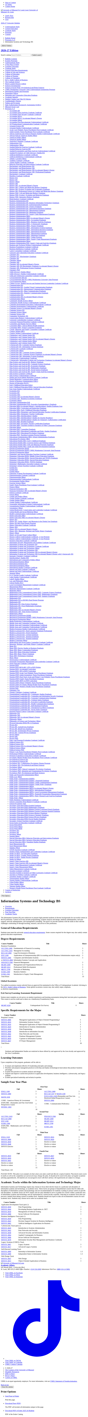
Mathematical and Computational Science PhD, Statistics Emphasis (32, 596)
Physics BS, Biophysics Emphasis (21, 729)
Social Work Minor (15, 827)
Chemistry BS (14, 258)
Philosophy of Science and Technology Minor (25, 721)
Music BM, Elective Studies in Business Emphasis (26, 648)
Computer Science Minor (18, 312)
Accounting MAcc (15, 116)
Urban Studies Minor (16, 884)
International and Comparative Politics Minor (24, 560)
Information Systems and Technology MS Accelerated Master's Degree (33, 552)
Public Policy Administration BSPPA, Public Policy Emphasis (30, 784)
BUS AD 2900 (6, 953)
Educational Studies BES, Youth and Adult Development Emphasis (32, 446)
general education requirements (34, 932)
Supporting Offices (11, 93)
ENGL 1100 (5, 1091)
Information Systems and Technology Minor (24, 548)
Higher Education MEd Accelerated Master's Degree (27, 518)
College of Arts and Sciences (15, 72)
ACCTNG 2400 (6, 948)
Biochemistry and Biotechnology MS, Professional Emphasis (30, 172)
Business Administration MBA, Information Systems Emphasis (30, 228)
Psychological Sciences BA (18, 759)
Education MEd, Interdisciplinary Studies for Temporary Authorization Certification (37, 420)
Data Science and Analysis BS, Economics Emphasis (27, 366)
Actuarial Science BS (16, 126)
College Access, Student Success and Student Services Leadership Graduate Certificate (38, 283)
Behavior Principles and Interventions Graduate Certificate (29, 164)
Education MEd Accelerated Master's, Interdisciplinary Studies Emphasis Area (35, 406)
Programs (8, 32)
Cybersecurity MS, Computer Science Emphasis (25, 352)
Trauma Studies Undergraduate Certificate (23, 880)
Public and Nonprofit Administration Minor (24, 775)
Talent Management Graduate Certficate (22, 869)
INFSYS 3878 (6, 1240)
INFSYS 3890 (6, 1251)
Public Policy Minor (16, 798)
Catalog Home (10, 6)
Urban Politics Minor (16, 882)
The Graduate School (12, 82)
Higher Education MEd (17, 516)
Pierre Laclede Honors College (15, 84)
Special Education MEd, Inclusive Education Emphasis (28, 840)
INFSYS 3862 (6, 1223)
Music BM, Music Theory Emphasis (21, 654)
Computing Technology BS (18, 316)
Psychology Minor (15, 767)
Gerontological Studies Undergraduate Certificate (26, 506)
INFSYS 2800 (8, 960)
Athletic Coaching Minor (17, 159)
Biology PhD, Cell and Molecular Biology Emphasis (27, 193)
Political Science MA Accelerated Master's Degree (26, 746)
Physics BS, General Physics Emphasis (22, 733)
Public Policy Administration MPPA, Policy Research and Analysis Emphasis (35, 796)
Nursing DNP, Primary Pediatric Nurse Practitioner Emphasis (30, 683)
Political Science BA (16, 742)
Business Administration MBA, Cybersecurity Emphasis (28, 224)
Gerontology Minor (16, 508)
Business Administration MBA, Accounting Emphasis (27, 220)
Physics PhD (13, 738)
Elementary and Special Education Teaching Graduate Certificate (31, 454)
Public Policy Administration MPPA (21, 786)
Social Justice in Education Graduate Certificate (25, 823)
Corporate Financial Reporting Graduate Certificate (26, 322)
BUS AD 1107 (49, 1094)
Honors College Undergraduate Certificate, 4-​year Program (29, 539)
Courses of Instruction (12, 890)
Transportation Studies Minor (19, 878)
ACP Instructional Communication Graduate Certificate (28, 124)
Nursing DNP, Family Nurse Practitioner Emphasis (26, 679)
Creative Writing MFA (17, 331)
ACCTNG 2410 (6, 951)
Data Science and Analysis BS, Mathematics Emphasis (27, 368)
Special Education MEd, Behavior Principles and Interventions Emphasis (34, 838)
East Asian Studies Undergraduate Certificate (24, 389)
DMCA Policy (10, 1374)
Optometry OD (14, 690)
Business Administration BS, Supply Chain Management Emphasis (32, 214)
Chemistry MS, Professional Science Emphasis (25, 268)
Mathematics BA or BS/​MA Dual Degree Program (26, 600)
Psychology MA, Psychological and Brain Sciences (26, 765)
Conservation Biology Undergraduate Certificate (25, 318)
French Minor (14, 494)
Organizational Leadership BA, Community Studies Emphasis (30, 694)
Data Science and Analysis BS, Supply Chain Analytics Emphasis (31, 372)
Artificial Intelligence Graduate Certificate (23, 155)
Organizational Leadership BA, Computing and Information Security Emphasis (36, 696)
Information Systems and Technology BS (23, 544)
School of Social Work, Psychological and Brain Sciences (24, 88)
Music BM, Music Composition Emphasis (23, 650)
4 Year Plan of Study (12, 64)
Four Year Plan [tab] (10, 912)
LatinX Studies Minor (16, 579)
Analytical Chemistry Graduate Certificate (23, 141)
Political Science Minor (17, 748)
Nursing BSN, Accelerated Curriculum (22, 669)
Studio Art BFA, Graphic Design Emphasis (24, 855)
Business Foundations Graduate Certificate (23, 247)
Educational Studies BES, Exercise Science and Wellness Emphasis (32, 443)
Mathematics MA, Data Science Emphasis (23, 612)
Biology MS (13, 183)
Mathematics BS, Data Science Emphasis (23, 604)
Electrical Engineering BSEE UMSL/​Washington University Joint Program (34, 450)
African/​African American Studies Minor (23, 136)
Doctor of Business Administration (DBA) (23, 381)
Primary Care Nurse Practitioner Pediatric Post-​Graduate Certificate (32, 752)
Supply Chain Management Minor (21, 867)
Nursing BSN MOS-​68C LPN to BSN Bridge (25, 667)
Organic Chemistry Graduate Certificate (22, 692)
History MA (13, 527)
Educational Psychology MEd (19, 439)
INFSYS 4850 (6, 1038)
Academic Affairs (8, 1265)
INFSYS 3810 (6, 1022)
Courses (8, 34)
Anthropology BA (15, 143)
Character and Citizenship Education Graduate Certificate (28, 253)
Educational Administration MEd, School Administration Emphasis (32, 437)
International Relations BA (18, 564)
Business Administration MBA (19, 216)
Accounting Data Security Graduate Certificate (25, 114)
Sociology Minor (15, 834)
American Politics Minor (17, 137)
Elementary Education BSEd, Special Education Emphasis (29, 460)
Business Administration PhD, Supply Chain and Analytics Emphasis (32, 243)
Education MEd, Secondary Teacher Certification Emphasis (29, 423)
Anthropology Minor (16, 145)
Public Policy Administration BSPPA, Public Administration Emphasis (33, 782)
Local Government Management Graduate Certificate (27, 585)
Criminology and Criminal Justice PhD (22, 343)
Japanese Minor (14, 573)
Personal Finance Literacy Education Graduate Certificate (28, 711)
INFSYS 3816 (6, 1024)
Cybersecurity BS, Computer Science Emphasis (25, 345)
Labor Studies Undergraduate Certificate (23, 577)
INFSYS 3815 (6, 1261)
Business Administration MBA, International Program (27, 231)
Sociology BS (14, 832)
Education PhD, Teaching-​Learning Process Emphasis (27, 435)
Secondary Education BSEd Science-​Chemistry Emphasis (29, 815)
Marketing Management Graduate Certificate (24, 589)
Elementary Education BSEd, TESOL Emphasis (25, 462)
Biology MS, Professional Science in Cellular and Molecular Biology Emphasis (36, 191)
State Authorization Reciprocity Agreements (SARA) (23, 105)
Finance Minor (14, 487)
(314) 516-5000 (35, 1269)
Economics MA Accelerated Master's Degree (24, 397)
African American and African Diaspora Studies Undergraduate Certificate (34, 134)
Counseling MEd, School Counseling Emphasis (25, 327)
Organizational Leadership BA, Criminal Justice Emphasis (29, 700)
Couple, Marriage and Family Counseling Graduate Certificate (30, 329)
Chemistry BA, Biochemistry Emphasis (22, 256)
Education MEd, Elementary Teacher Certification (26, 414)
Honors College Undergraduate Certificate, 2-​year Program (29, 537)
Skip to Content (10, 3)
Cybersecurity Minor (16, 351)
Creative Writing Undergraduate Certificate (24, 333)
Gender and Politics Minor (18, 496)
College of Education (12, 74)
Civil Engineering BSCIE (18, 278)
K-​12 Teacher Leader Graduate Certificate (23, 575)
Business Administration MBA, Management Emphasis (28, 233)
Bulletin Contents (11, 59)
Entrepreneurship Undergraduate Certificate (24, 479)
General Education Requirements (16, 70)
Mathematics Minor (16, 613)
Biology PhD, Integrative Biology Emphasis (24, 197)
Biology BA (13, 178)
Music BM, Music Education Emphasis (22, 652)
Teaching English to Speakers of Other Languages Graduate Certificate (33, 873)
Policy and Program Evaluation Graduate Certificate (27, 740)
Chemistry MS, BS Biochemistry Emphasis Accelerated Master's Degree (33, 266)
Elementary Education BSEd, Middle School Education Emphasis (31, 456)
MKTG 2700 (5, 969)
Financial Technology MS (18, 489)
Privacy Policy (10, 1376)
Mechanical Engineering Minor (20, 619)
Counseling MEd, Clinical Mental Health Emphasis (26, 326)
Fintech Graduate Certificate (19, 493)
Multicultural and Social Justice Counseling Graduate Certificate (31, 642)
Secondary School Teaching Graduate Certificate (25, 821)
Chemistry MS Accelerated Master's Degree (24, 264)
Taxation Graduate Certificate (19, 871)
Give (6, 19)
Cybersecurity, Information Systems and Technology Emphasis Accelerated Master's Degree (40, 360)
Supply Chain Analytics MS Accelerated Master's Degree (28, 863)
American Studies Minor (17, 139)
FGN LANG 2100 (50, 1096)
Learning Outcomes (12, 66)
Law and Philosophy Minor (18, 581)
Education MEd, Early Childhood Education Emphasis (28, 410)
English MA (13, 470)
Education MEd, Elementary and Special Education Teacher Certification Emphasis (37, 412)
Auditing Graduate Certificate (19, 160)
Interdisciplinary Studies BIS (19, 558)
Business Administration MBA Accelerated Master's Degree (29, 218)
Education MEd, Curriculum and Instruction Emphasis (27, 408)
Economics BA (14, 391)
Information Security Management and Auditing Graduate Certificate (32, 542)
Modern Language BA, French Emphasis (23, 633)
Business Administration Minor (19, 241)
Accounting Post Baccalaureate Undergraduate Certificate (29, 122)
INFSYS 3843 (6, 1221)
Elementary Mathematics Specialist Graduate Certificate (28, 464)
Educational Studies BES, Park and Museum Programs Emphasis (31, 445)
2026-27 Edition (9, 50)
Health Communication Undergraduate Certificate (26, 514)
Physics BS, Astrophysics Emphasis (21, 727)
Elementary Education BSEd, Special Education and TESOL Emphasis (33, 458)
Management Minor (16, 587)
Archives (8, 892)
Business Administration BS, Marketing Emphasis (26, 212)
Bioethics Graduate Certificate (19, 176)
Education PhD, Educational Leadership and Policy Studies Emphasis (33, 431)
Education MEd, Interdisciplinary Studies (23, 416)
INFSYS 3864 (6, 1235)
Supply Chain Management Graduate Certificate (25, 865)
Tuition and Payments (12, 103)
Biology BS (13, 180)
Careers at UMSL (11, 1378)
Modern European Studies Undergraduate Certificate (27, 629)
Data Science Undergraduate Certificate (22, 375)
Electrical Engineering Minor (19, 452)
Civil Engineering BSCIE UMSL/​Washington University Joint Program (33, 279)
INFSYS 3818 (6, 1212)
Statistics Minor (14, 848)
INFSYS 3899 (6, 1254)
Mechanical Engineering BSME (20, 615)
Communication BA (16, 285)
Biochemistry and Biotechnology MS (22, 168)
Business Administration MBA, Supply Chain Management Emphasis (33, 239)
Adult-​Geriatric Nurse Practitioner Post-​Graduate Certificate (29, 132)
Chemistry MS (14, 262)
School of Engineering (12, 86)
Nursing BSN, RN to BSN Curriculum (22, 671)
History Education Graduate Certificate (22, 525)
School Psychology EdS (17, 804)
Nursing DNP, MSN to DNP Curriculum (23, 681)
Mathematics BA (15, 598)
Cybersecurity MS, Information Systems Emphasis (26, 356)
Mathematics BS (15, 602)
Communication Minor (17, 299)
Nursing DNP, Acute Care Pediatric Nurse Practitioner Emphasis (31, 673)
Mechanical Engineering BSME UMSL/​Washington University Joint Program (35, 617)
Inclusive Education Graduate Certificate (23, 541)
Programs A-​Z (10, 109)
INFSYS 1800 (6, 958)
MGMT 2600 (5, 965)
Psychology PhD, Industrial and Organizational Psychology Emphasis (33, 771)
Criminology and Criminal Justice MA (22, 337)
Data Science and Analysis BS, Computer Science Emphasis (29, 364)
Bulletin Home (10, 38)
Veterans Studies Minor (17, 886)
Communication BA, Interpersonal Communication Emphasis (30, 289)
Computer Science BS (16, 310)
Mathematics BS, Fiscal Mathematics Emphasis (25, 606)
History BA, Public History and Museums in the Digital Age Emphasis (33, 521)
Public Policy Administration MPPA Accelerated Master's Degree (31, 788)
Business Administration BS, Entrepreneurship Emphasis (28, 205)
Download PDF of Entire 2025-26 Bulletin (19, 1411)
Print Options (6, 896)
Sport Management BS (17, 844)
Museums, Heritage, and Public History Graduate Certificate (29, 644)
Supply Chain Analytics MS (18, 861)
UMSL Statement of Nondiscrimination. (63, 1381)
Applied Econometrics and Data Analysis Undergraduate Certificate (32, 151)
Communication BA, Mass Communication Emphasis (27, 291)
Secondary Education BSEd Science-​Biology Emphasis (28, 813)
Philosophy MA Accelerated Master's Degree (24, 717)
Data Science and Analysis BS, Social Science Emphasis (28, 370)
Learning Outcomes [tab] (12, 910)
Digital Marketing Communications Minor (23, 379)
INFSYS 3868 (6, 1214)
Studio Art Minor (15, 859)
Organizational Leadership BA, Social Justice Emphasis (28, 709)
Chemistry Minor (15, 260)
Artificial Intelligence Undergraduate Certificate (25, 157)
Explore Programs (11, 61)
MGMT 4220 (5, 1005)
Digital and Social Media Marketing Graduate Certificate (28, 377)
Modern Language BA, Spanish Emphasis (23, 638)
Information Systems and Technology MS (23, 550)
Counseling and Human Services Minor (22, 324)
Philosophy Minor (15, 719)
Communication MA (16, 295)
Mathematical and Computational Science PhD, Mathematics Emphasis (33, 594)
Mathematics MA (15, 608)
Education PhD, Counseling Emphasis (22, 429)
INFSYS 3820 (6, 1027)
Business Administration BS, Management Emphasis (27, 210)
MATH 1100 (61, 1094)
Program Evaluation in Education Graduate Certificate (27, 756)
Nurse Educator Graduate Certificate (21, 663)
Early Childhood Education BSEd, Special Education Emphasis (31, 387)
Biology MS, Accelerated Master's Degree (23, 185)
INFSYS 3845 (6, 1036)
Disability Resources (12, 1372)
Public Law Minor (15, 777)
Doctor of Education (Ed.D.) (19, 383)
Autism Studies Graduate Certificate (21, 162)
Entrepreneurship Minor (17, 477)
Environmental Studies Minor (19, 481)
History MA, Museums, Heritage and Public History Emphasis (30, 531)
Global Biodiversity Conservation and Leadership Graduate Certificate (33, 510)
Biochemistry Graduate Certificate (21, 174)
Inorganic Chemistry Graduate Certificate (23, 556)
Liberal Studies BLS (16, 583)
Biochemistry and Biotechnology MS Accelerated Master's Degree (31, 170)
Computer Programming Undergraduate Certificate (26, 306)
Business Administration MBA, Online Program (25, 237)
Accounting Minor (15, 120)
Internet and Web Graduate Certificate (22, 569)
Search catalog (6, 55)
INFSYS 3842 (6, 1034)
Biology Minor (14, 182)
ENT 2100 (4, 955)
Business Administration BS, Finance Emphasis (25, 207)
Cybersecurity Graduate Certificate (21, 349)
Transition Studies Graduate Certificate (22, 876)
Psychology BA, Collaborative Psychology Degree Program (29, 763)
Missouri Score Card (12, 107)
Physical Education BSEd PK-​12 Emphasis (24, 723)
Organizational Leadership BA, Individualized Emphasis (28, 706)
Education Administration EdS (19, 402)
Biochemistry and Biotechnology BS (21, 166)
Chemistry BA (14, 255)
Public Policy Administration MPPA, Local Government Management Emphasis (36, 792)
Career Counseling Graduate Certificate (22, 251)
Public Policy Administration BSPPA (22, 779)
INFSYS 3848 (6, 1031)
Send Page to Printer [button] (12, 1396)
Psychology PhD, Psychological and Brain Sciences (27, 773)
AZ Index (8, 4)
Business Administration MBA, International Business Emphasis (31, 230)
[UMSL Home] (12, 1263)
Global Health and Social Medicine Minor (23, 512)
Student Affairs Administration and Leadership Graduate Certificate (32, 852)
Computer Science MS (17, 314)
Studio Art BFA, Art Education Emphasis (23, 853)
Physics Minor (14, 734)
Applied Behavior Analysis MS (20, 149)
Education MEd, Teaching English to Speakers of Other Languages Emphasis (35, 425)
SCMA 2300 (5, 972)
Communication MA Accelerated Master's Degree (26, 297)
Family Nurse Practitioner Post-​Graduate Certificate (26, 485)
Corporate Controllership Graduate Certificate (24, 320)
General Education (11, 29)
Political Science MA (16, 744)
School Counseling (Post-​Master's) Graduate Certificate (28, 802)
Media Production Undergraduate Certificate (24, 621)
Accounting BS (14, 111)
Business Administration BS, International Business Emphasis (30, 208)
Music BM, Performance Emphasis (21, 656)
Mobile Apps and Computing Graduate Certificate (26, 623)
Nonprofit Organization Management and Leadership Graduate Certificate (34, 661)
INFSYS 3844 (6, 1209)
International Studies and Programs (17, 91)
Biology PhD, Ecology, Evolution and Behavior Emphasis (29, 195)
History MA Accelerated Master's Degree (23, 529)
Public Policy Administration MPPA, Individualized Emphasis (30, 790)
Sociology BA (14, 830)
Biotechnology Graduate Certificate (21, 199)
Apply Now (9, 16)
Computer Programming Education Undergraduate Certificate (30, 304)
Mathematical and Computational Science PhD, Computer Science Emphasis (35, 592)
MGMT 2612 (5, 967)
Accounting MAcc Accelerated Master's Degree (25, 118)
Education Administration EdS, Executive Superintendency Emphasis (32, 404)
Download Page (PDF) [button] (13, 1403)
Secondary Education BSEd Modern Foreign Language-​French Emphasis (34, 809)
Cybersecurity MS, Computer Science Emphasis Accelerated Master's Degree (35, 354)
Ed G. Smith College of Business (16, 80)
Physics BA (13, 725)
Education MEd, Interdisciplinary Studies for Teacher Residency (31, 418)
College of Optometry (12, 78)
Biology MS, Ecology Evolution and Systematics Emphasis (29, 189)
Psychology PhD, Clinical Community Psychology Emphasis (30, 769)
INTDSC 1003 (6, 1107)
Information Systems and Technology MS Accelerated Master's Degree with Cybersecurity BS (41, 554)
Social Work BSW (15, 825)
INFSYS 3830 (6, 1029)
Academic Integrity (11, 97)
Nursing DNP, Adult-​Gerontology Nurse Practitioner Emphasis (30, 675)
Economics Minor (15, 400)
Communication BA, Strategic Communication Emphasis (28, 293)
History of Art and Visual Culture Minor (23, 535)
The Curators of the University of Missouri (19, 1370)
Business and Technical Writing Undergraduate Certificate (29, 245)
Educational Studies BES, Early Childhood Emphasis (27, 441)
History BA (13, 519)
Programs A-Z (10, 40)
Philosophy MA (14, 715)
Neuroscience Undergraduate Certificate (23, 660)
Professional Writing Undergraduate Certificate (25, 754)
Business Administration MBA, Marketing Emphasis (27, 235)
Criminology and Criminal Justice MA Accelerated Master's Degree (32, 339)
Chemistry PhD (14, 270)
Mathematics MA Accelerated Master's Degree (25, 610)
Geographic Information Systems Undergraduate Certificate (29, 504)
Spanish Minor (14, 836)
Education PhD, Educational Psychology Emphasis (26, 433)
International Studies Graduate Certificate (23, 567)
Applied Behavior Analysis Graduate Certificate (25, 147)
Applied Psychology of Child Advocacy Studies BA (27, 153)
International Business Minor (19, 562)
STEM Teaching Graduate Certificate (22, 850)
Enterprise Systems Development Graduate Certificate (27, 473)
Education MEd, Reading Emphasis (21, 422)
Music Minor (13, 658)
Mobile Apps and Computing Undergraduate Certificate (28, 625)
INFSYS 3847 (6, 1258)
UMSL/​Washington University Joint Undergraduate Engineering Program (30, 89)
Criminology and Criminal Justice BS (22, 335)
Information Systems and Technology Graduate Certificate (29, 546)
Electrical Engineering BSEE (19, 448)
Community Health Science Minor (21, 301)
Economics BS (14, 393)
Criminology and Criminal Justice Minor (23, 341)
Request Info (9, 17)
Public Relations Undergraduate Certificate (23, 800)
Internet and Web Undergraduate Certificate (24, 571)
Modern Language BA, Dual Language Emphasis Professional (30, 631)
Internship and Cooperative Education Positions (21, 95)
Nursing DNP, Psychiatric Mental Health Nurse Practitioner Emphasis (33, 685)
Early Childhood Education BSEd (21, 385)
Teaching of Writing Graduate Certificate (23, 875)
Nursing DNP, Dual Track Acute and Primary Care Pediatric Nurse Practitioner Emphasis (39, 677)
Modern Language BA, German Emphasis (23, 635)
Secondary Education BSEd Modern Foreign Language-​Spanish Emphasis (34, 811)
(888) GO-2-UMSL (63, 1269)
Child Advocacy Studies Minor (19, 272)
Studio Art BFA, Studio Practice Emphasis (23, 857)
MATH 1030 (5, 1097)
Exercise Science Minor (17, 483)
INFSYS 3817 (6, 1247)
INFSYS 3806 (6, 1020)
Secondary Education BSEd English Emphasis (25, 805)
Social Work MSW (15, 828)
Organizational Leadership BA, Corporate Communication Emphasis (32, 698)
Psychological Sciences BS (18, 761)
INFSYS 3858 (6, 1233)
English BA (13, 468)
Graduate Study (10, 30)
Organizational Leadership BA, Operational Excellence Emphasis (31, 708)
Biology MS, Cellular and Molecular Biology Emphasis (28, 187)
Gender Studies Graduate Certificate (21, 498)
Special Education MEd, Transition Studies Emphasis (27, 842)
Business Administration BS (18, 201)
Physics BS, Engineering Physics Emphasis (24, 731)
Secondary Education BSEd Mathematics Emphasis (26, 807)
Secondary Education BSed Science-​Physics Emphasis (27, 817)
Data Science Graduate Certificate (20, 374)
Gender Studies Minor (16, 500)
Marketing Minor (15, 590)
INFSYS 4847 (6, 1041)
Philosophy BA (14, 713)
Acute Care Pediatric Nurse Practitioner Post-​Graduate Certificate (31, 130)
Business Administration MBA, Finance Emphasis (26, 226)
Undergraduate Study (12, 27)
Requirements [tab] (9, 908)
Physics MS (13, 736)
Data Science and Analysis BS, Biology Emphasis (26, 362)
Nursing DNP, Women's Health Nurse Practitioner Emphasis (29, 686)
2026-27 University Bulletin (10, 23)
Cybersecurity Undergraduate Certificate (23, 358)
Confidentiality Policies (13, 101)
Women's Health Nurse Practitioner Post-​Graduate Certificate (30, 888)
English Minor (14, 471)
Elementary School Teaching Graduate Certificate (26, 466)
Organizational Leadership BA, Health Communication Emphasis (31, 704)
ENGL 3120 (5, 1137)
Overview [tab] (8, 906)
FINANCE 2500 (7, 962)
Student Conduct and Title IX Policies (18, 99)
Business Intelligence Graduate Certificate (23, 249)
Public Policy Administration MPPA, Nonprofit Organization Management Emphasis (38, 794)
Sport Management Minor (18, 846)
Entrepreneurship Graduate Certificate (22, 475)
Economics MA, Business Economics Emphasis (25, 398)
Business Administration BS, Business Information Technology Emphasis (34, 203)
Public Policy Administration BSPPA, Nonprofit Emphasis (29, 780)
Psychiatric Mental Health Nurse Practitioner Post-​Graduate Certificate (33, 757)
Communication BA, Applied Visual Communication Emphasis (30, 287)
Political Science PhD (16, 750)
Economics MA (14, 395)
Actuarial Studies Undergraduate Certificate (24, 128)
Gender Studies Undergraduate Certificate (23, 502)
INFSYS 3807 (6, 1244)
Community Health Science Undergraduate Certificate (27, 303)
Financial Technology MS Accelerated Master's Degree (28, 491)
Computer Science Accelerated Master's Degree (25, 308)
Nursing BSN (14, 665)
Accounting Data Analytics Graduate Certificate (25, 112)
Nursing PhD (13, 688)
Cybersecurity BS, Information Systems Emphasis (26, 347)
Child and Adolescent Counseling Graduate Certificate (27, 276)
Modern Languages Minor (18, 640)
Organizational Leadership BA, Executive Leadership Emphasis (31, 702)
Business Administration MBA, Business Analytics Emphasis (30, 222)
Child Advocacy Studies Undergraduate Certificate (26, 274)
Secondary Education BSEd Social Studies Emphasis (27, 819)
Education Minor (15, 427)
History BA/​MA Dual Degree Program (22, 523)
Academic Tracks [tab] (11, 914)
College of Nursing (11, 76)
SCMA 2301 (5, 974)
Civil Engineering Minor (17, 281)
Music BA (13, 646)
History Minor (14, 533)
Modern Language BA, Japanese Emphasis (24, 637)
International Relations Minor (19, 566)
